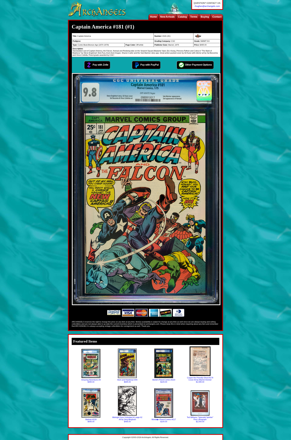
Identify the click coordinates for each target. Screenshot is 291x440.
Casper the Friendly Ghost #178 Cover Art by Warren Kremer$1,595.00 (200, 380)
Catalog (182, 16)
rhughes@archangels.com (207, 6)
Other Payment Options (198, 64)
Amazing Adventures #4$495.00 (91, 381)
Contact (216, 16)
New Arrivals (167, 16)
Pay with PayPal (149, 64)
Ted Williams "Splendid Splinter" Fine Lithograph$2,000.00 (200, 419)
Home (153, 16)
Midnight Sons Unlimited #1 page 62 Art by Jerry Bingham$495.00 (127, 419)
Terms (193, 16)
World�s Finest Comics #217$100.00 (164, 420)
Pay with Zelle (100, 64)
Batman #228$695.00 (91, 420)
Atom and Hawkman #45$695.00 (127, 381)
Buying (205, 16)
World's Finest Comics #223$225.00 (163, 381)
